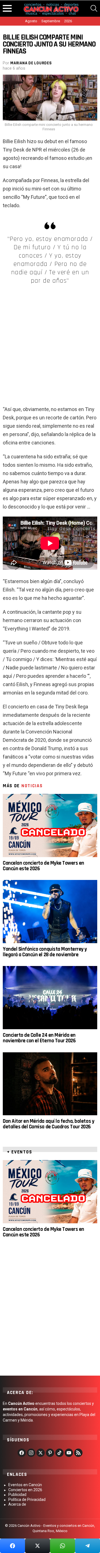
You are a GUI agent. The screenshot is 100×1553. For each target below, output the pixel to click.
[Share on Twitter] (37, 1546)
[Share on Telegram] (87, 1546)
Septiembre (50, 21)
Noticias (32, 786)
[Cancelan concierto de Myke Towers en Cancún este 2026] (50, 825)
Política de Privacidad (27, 1499)
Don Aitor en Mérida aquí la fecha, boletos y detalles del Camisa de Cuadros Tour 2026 (48, 1124)
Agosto (31, 21)
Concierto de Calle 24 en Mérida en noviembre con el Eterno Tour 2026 (39, 1038)
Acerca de (17, 1504)
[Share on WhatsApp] (62, 1546)
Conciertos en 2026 (25, 1490)
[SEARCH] (94, 8)
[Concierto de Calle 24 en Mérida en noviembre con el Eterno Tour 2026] (50, 997)
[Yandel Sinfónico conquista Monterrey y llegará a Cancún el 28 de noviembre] (50, 911)
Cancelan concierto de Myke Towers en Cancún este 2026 (43, 866)
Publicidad (17, 1494)
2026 (68, 21)
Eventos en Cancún (25, 1485)
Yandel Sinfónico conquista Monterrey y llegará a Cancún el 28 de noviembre (45, 952)
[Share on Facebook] (12, 1546)
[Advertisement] (50, 342)
